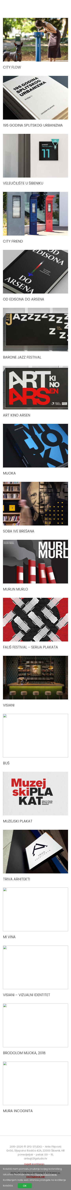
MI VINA (9, 936)
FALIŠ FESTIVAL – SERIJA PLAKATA (30, 647)
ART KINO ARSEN (16, 415)
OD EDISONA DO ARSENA (23, 299)
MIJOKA (9, 473)
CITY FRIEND (13, 241)
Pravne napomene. (46, 1174)
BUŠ (6, 763)
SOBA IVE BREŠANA (18, 531)
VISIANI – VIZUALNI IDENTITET (26, 994)
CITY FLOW (12, 67)
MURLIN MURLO (15, 589)
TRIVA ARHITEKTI (16, 879)
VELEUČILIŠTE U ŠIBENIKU (23, 183)
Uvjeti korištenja (34, 1164)
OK (25, 1186)
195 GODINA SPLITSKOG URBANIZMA (33, 125)
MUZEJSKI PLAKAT (17, 821)
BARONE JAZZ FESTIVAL (22, 357)
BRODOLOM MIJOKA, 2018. (24, 1052)
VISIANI (8, 705)
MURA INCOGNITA (18, 1110)
